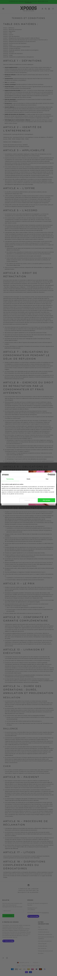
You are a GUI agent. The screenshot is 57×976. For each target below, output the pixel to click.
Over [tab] (47, 479)
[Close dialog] (54, 472)
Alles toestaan (46, 500)
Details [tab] (28, 479)
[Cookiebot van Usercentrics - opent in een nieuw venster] (48, 475)
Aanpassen (27, 500)
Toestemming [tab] (9, 479)
